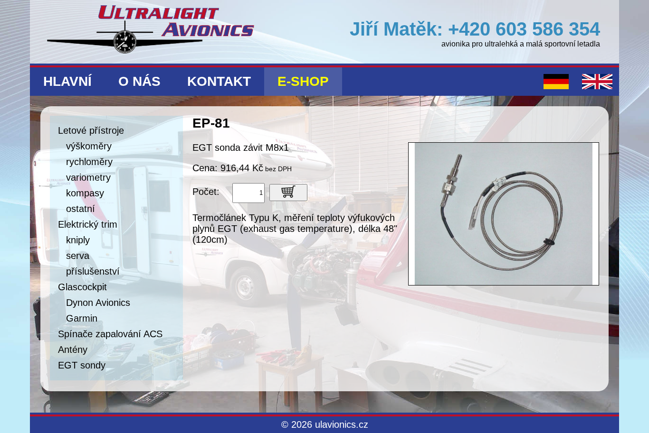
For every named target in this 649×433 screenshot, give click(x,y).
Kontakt (219, 81)
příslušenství (93, 271)
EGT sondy (81, 365)
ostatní (80, 208)
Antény (72, 349)
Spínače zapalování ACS (110, 334)
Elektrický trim (87, 224)
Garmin (81, 318)
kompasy (85, 193)
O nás (139, 81)
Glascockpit (82, 287)
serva (77, 255)
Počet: (206, 191)
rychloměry (89, 162)
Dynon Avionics (98, 302)
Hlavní (67, 81)
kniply (78, 240)
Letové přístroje (91, 130)
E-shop (303, 81)
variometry (88, 177)
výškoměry (89, 146)
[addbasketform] (288, 192)
